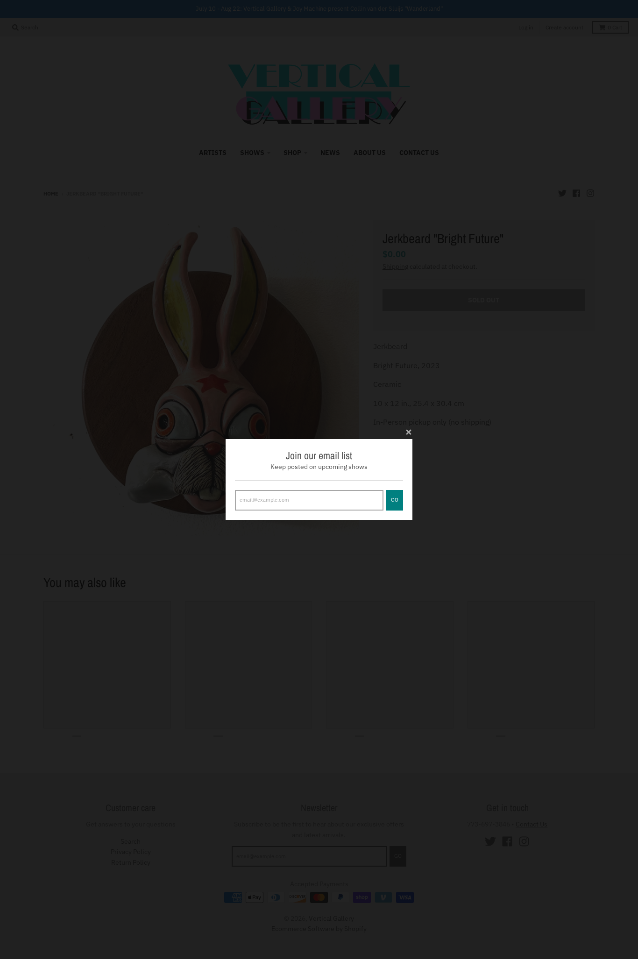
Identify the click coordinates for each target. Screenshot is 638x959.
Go (394, 500)
